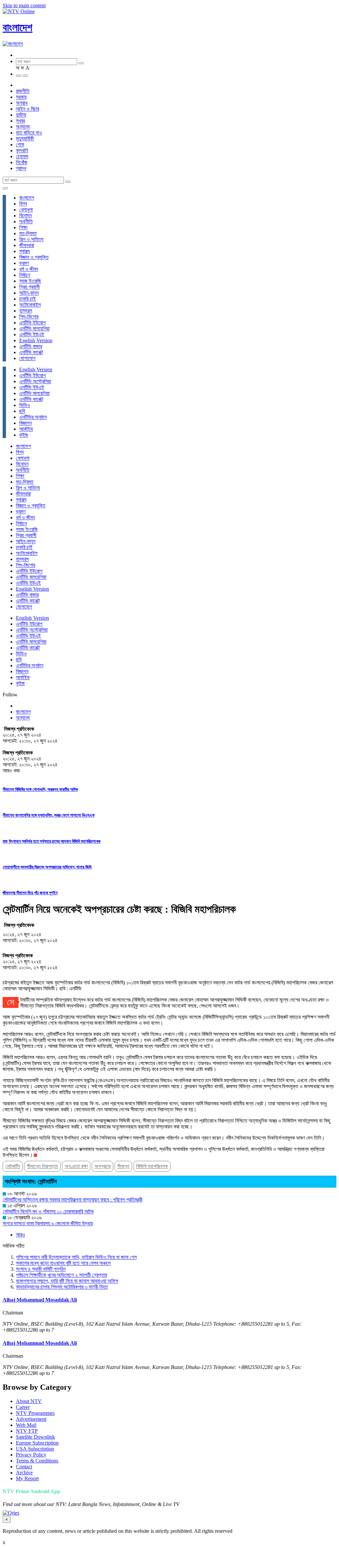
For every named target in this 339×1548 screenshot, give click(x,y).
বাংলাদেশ (17, 27)
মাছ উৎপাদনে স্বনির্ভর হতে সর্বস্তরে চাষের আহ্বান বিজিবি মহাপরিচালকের (51, 841)
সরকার (21, 97)
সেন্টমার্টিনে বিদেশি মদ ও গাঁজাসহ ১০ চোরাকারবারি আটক (48, 1211)
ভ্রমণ (24, 263)
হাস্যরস (25, 310)
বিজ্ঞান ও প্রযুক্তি (34, 257)
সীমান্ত (123, 1166)
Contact (24, 1466)
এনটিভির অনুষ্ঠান (33, 417)
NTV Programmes (35, 1413)
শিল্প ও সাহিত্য (31, 239)
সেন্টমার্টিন (12, 1166)
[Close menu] (5, 188)
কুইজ (23, 435)
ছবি (22, 411)
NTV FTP (27, 1431)
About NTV (29, 1401)
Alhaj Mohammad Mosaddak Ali (40, 1300)
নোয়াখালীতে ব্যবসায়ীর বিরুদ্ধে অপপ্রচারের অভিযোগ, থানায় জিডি (47, 867)
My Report (27, 1478)
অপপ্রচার (102, 1166)
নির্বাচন (24, 275)
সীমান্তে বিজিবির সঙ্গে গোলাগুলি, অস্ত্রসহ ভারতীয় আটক (40, 789)
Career (23, 1407)
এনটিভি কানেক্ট (31, 352)
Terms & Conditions (37, 1460)
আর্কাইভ (26, 429)
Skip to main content (24, 5)
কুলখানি (22, 150)
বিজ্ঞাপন (25, 423)
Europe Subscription (37, 1443)
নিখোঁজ (21, 162)
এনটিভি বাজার (30, 346)
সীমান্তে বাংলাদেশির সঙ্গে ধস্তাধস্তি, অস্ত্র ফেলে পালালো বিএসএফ (49, 815)
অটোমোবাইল (30, 305)
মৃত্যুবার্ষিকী (25, 138)
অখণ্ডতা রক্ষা (76, 1166)
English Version (35, 340)
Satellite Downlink (35, 1437)
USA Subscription (35, 1449)
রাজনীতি (22, 91)
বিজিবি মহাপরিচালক (152, 1166)
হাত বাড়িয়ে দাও (29, 132)
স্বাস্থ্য (24, 251)
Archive (24, 1472)
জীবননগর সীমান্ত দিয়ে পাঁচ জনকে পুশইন (30, 892)
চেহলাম (22, 156)
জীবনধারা (26, 245)
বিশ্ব (23, 203)
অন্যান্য (23, 126)
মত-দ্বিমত (28, 233)
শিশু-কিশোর (28, 316)
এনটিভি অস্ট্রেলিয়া (35, 381)
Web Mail (26, 1425)
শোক (20, 144)
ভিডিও (24, 405)
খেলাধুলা (26, 209)
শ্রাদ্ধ (21, 168)
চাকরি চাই (27, 299)
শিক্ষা (23, 227)
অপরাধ (21, 103)
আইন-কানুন (29, 293)
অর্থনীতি (26, 221)
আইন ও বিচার (27, 109)
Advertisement (31, 1419)
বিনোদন (25, 215)
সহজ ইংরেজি (30, 281)
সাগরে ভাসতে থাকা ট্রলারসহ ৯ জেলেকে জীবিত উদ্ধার (48, 1223)
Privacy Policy (31, 1454)
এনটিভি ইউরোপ (32, 322)
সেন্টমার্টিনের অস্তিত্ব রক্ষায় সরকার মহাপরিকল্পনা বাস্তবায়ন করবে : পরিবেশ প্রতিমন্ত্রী (72, 1199)
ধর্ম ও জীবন (28, 269)
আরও (20, 1234)
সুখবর (20, 121)
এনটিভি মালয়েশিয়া (34, 328)
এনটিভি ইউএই (31, 334)
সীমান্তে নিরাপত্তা (42, 1166)
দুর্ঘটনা (21, 115)
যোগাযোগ (27, 358)
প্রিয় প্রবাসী (29, 287)
